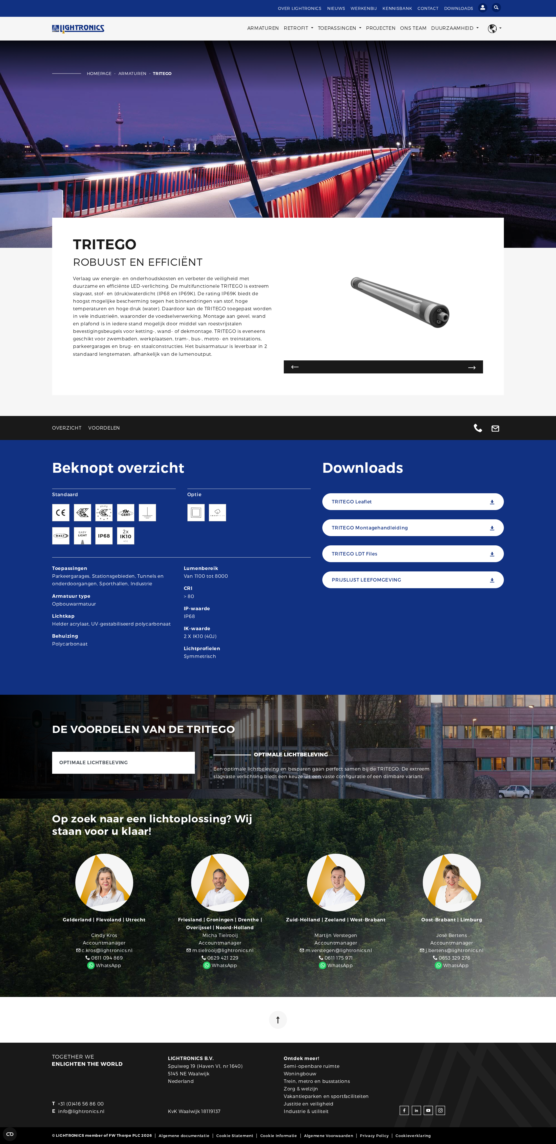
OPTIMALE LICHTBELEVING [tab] (93, 762)
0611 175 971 (338, 957)
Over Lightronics (300, 8)
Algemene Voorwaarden (328, 1135)
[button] (495, 28)
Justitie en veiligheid (309, 1103)
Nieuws (336, 8)
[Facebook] (404, 1110)
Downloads (458, 8)
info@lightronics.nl (81, 1111)
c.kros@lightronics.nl (107, 950)
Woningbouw (300, 1073)
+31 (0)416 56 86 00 (81, 1103)
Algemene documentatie (184, 1135)
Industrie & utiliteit (306, 1111)
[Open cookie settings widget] (10, 1134)
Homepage (100, 73)
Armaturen (263, 28)
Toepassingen (338, 28)
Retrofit (297, 28)
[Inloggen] (482, 8)
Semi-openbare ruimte (311, 1066)
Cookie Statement (234, 1135)
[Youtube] (428, 1110)
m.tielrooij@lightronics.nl (222, 950)
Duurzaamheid (453, 28)
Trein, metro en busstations (317, 1081)
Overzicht (66, 427)
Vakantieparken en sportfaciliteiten (326, 1096)
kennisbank (397, 8)
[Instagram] (440, 1110)
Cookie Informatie (278, 1135)
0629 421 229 (222, 957)
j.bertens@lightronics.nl (453, 950)
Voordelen (104, 427)
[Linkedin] (416, 1110)
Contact (428, 8)
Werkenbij (364, 8)
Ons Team (413, 28)
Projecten (381, 28)
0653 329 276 (453, 957)
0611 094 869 (106, 957)
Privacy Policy (374, 1135)
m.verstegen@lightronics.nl (338, 950)
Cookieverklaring (413, 1135)
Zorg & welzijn (301, 1088)
